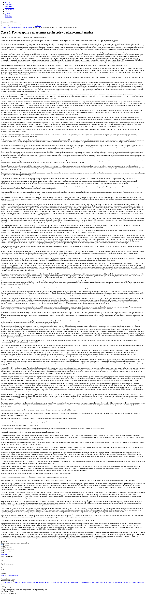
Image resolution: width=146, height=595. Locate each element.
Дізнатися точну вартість (9, 575)
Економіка (8, 4)
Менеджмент (9, 8)
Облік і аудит (9, 9)
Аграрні (7, 2)
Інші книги (8, 17)
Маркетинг (8, 6)
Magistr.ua (38, 26)
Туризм (7, 13)
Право (7, 11)
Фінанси (8, 15)
